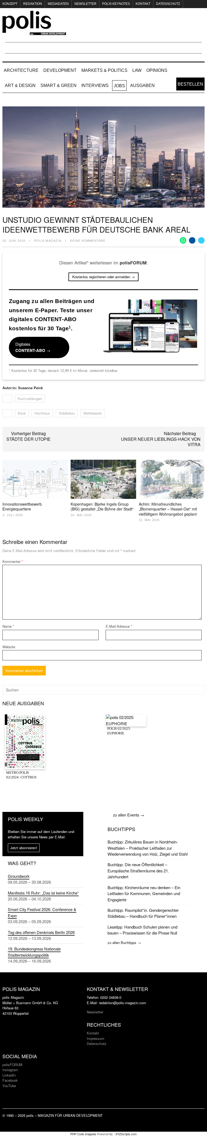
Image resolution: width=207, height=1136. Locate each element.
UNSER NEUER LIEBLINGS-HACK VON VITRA (161, 442)
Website (8, 646)
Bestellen (190, 84)
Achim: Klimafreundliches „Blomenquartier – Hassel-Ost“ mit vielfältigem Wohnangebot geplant (168, 508)
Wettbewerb (92, 413)
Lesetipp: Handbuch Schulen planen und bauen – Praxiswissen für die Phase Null (142, 930)
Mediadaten (58, 4)
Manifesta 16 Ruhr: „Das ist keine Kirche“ (43, 893)
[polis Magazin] (34, 31)
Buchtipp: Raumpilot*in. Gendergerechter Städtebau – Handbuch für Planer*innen (143, 913)
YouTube (9, 1085)
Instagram (10, 1069)
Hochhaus (42, 413)
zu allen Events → (128, 815)
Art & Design (20, 85)
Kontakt (143, 4)
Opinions (156, 70)
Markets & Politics (104, 70)
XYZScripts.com (126, 1134)
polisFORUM (12, 1064)
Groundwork (18, 876)
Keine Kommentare (87, 240)
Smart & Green (58, 85)
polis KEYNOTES (116, 4)
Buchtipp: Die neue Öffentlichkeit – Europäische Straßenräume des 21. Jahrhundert (138, 870)
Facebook (10, 1080)
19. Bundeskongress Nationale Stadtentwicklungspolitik (34, 951)
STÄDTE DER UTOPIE (28, 439)
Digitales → (32, 347)
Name (8, 626)
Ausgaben (142, 85)
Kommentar (12, 561)
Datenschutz (168, 4)
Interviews (95, 85)
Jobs (119, 85)
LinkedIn (9, 1075)
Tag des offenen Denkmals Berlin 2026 (41, 932)
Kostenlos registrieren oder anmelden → (103, 276)
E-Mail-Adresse (119, 626)
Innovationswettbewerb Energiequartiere (22, 506)
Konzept (10, 4)
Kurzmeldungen (30, 398)
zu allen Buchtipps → (124, 942)
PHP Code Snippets (83, 1134)
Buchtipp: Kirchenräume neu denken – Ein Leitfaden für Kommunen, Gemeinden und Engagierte (144, 893)
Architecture (21, 70)
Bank (22, 413)
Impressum (95, 1038)
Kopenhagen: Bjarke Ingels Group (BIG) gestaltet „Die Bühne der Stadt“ (102, 506)
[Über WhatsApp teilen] (183, 240)
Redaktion (32, 4)
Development (60, 70)
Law (137, 70)
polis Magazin (47, 240)
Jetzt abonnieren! (23, 847)
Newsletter (85, 4)
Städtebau (67, 413)
